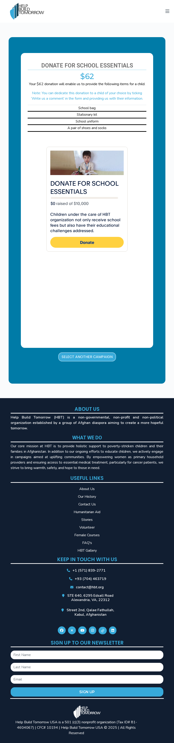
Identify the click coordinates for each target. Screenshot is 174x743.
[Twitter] (72, 630)
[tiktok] (102, 630)
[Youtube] (82, 630)
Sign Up (87, 692)
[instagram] (92, 630)
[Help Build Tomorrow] (27, 11)
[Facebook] (62, 630)
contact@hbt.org (90, 587)
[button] (167, 11)
